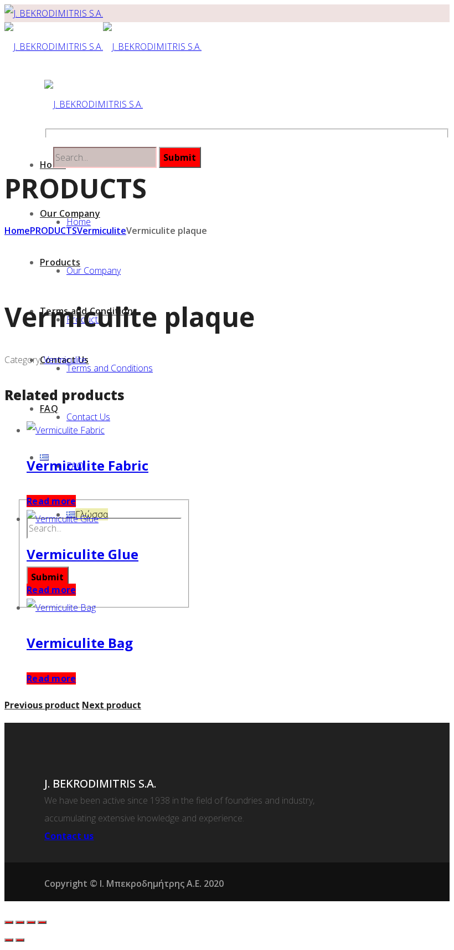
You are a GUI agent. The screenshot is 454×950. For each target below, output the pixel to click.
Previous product (42, 705)
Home (17, 230)
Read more (51, 501)
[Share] (20, 922)
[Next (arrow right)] (20, 940)
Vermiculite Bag (80, 643)
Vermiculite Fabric (87, 465)
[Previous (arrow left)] (8, 940)
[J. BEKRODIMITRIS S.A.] (53, 13)
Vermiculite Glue (82, 554)
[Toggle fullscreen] (31, 922)
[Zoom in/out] (42, 922)
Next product (111, 705)
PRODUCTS (53, 230)
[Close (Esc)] (8, 922)
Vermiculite (101, 230)
